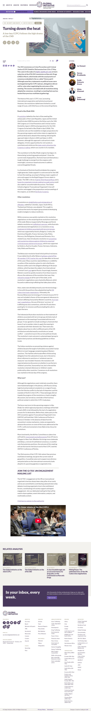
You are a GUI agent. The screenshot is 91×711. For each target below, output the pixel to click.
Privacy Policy (42, 709)
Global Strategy (82, 630)
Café (87, 709)
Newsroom (33, 5)
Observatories (22, 11)
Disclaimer (50, 709)
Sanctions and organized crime (82, 635)
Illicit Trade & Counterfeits (54, 652)
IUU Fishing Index (82, 641)
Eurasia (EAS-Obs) (69, 672)
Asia (66, 624)
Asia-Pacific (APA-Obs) (69, 663)
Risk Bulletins (41, 631)
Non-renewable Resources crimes (56, 658)
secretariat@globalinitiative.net (11, 635)
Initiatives (10, 11)
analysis (5, 18)
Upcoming (27, 648)
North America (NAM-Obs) (68, 701)
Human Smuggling (56, 647)
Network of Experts (64, 11)
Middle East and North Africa (69, 635)
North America (68, 638)
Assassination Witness (81, 653)
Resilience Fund (78, 11)
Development (54, 627)
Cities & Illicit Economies (81, 657)
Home (79, 670)
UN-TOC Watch (28, 23)
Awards (27, 641)
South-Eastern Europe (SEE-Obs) (69, 680)
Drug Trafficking (55, 630)
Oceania (67, 641)
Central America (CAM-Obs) (69, 687)
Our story (27, 621)
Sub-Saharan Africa (70, 643)
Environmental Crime (55, 632)
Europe (66, 626)
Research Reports (42, 626)
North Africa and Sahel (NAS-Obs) (69, 683)
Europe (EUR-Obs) (69, 656)
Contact (27, 636)
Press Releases (42, 633)
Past (26, 650)
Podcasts (40, 640)
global (38, 23)
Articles (40, 621)
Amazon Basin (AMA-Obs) (68, 698)
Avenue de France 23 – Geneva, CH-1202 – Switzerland (12, 642)
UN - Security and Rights (12, 23)
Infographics (41, 645)
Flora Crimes (54, 641)
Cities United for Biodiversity (82, 647)
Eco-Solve (80, 627)
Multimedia (24, 5)
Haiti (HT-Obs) (68, 666)
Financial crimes (55, 638)
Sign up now (51, 597)
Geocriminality (81, 632)
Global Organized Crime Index (45, 11)
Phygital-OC (81, 650)
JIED (79, 665)
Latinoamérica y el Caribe (82, 643)
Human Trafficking (56, 649)
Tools (39, 624)
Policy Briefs (41, 628)
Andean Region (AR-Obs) (68, 694)
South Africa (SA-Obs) (69, 669)
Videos (40, 643)
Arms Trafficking (55, 621)
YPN (26, 628)
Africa (66, 621)
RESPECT (80, 660)
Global (66, 628)
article (11, 18)
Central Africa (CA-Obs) (70, 659)
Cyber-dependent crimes (56, 624)
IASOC (79, 667)
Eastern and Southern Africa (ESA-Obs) (69, 676)
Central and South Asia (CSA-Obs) (69, 690)
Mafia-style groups (56, 655)
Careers (27, 638)
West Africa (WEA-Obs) (70, 653)
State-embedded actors (55, 661)
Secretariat (28, 631)
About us (9, 5)
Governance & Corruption (55, 643)
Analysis (16, 5)
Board (26, 624)
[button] (4, 5)
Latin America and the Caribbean (69, 631)
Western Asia (68, 645)
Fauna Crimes (55, 636)
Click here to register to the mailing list (31, 501)
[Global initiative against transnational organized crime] (45, 5)
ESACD (80, 662)
